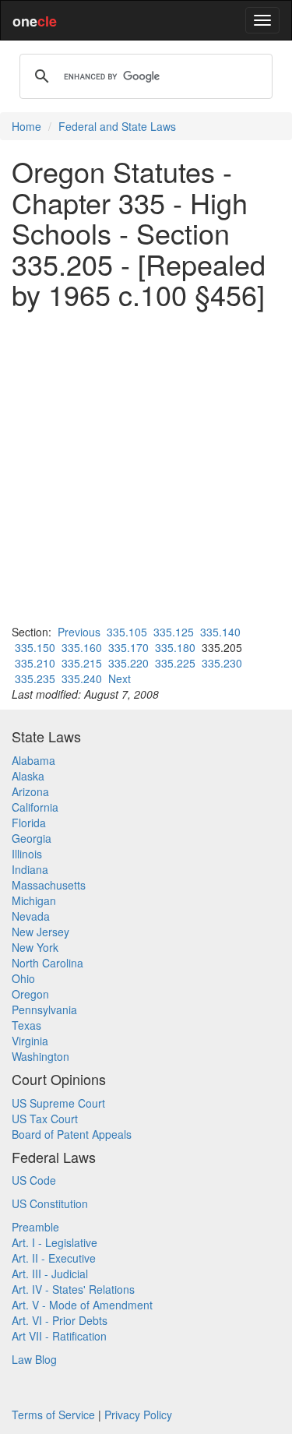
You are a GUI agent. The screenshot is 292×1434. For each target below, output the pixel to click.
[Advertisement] (146, 467)
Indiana (30, 869)
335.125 (173, 631)
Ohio (23, 978)
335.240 (82, 678)
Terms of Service (53, 1414)
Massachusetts (49, 885)
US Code (34, 1180)
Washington (40, 1056)
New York (35, 947)
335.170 (128, 647)
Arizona (30, 791)
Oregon (30, 994)
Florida (29, 822)
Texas (26, 1025)
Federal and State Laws (117, 126)
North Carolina (47, 963)
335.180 (175, 647)
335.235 (35, 678)
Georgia (31, 838)
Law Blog (34, 1359)
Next (119, 678)
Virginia (30, 1040)
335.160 (82, 647)
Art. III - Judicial (50, 1273)
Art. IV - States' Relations (73, 1289)
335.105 (127, 631)
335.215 (82, 663)
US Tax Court (45, 1118)
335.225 (175, 663)
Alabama (33, 760)
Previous (79, 631)
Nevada (31, 916)
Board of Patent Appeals (72, 1134)
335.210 (35, 663)
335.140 (220, 631)
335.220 (128, 663)
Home (26, 126)
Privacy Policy (138, 1414)
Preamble (35, 1227)
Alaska (28, 776)
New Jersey (40, 931)
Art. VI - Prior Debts (59, 1320)
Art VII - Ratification (59, 1336)
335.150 (35, 647)
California (35, 807)
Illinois (27, 853)
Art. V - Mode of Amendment (82, 1304)
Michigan (34, 900)
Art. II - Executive (54, 1258)
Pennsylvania (44, 1009)
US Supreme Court (58, 1103)
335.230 (222, 663)
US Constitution (50, 1203)
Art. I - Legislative (54, 1242)
